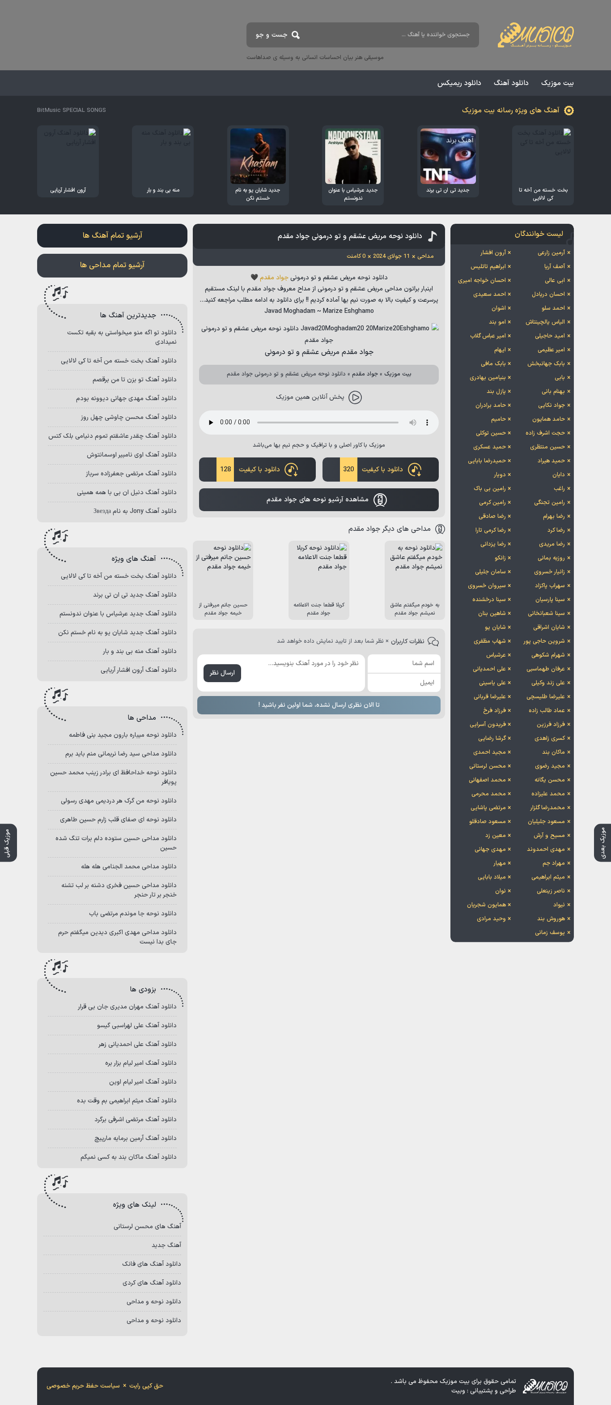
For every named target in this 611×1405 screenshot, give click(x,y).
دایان (558, 474)
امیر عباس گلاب (488, 336)
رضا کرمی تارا (490, 530)
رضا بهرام (554, 516)
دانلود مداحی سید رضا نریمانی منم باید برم (121, 754)
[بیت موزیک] (536, 34)
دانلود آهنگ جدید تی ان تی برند (135, 595)
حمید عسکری (489, 447)
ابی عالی (555, 280)
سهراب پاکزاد (550, 585)
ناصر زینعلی (551, 891)
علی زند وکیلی (548, 683)
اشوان (499, 308)
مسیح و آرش (549, 835)
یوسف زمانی (550, 932)
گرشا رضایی (492, 738)
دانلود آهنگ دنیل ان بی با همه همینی (127, 492)
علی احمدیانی (489, 669)
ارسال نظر (222, 673)
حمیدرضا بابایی (487, 461)
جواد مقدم (274, 277)
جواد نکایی (551, 405)
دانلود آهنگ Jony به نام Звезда (135, 511)
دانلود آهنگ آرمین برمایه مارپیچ (135, 1138)
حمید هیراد (551, 461)
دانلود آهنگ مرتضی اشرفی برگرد (135, 1119)
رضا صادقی (492, 516)
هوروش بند (551, 918)
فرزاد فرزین (551, 724)
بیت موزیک (557, 83)
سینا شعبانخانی (546, 613)
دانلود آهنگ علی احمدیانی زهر (137, 1044)
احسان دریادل (548, 294)
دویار (500, 474)
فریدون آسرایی (488, 724)
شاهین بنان (492, 613)
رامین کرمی (492, 502)
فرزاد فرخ (494, 710)
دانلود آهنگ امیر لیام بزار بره (141, 1063)
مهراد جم (554, 863)
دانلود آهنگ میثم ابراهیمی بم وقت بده (127, 1101)
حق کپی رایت (146, 1386)
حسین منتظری (547, 447)
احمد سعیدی (489, 294)
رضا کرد (556, 530)
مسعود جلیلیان (546, 821)
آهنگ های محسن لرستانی (147, 1226)
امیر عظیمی (551, 350)
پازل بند (496, 391)
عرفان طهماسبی (545, 669)
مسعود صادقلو (487, 821)
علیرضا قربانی (490, 696)
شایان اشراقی (549, 627)
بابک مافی (493, 363)
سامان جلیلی (490, 572)
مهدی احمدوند (546, 849)
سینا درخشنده (489, 599)
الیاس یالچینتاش (545, 322)
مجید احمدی (489, 752)
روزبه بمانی (551, 558)
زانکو (500, 558)
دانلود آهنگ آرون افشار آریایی (139, 670)
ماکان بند (553, 752)
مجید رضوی (550, 766)
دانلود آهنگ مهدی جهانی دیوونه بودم (126, 398)
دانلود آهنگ (511, 83)
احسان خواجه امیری (482, 280)
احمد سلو (553, 308)
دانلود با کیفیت (373, 470)
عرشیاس (496, 655)
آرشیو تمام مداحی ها (112, 265)
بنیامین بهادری (488, 377)
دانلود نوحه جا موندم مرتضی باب (133, 913)
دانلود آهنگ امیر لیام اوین (143, 1082)
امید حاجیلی (550, 336)
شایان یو (495, 627)
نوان (500, 891)
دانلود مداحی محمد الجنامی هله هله (129, 866)
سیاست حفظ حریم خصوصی (83, 1386)
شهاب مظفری (490, 641)
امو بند (497, 322)
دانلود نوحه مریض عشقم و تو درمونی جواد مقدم (350, 236)
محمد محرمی (488, 794)
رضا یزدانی (493, 544)
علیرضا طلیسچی (545, 696)
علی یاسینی (492, 683)
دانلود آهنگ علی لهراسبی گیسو (137, 1025)
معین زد (495, 835)
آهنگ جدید (166, 1245)
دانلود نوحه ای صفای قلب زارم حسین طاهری (118, 819)
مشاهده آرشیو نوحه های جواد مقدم (318, 500)
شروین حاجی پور (544, 641)
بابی (560, 377)
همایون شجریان (486, 905)
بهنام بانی (553, 391)
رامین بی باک (490, 488)
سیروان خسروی (487, 585)
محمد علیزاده (548, 794)
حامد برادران (490, 405)
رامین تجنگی (549, 502)
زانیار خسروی (549, 572)
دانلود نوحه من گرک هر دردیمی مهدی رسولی (119, 801)
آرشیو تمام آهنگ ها (112, 236)
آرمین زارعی (551, 252)
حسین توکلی (491, 433)
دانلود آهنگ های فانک (151, 1264)
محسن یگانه (550, 780)
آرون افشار (493, 252)
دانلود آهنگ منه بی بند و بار (140, 651)
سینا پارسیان (550, 599)
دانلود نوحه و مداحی (154, 1302)
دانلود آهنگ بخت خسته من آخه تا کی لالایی (119, 361)
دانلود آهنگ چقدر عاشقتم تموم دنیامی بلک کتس (112, 436)
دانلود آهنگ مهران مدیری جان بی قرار (127, 1007)
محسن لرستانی (487, 766)
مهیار (499, 863)
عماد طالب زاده (547, 710)
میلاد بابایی (492, 877)
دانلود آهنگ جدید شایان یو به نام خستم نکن (117, 632)
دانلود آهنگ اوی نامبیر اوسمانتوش (132, 455)
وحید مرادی (491, 918)
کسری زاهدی (550, 738)
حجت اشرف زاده (545, 433)
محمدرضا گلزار (547, 807)
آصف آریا (554, 266)
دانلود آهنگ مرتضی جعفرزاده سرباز (131, 473)
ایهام (500, 350)
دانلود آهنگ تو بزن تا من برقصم (135, 379)
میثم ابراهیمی (548, 877)
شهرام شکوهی (548, 655)
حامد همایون (548, 419)
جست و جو (272, 35)
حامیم (498, 419)
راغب (559, 488)
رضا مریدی (552, 544)
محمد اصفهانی (487, 780)
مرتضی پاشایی (488, 807)
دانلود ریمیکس (459, 83)
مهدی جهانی (490, 849)
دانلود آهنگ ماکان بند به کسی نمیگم (129, 1157)
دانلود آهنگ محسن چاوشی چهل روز (129, 417)
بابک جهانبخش (546, 363)
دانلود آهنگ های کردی (152, 1283)
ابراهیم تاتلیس (488, 266)
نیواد (559, 905)
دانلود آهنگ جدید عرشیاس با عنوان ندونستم (118, 614)
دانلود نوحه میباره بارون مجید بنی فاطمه (123, 735)
